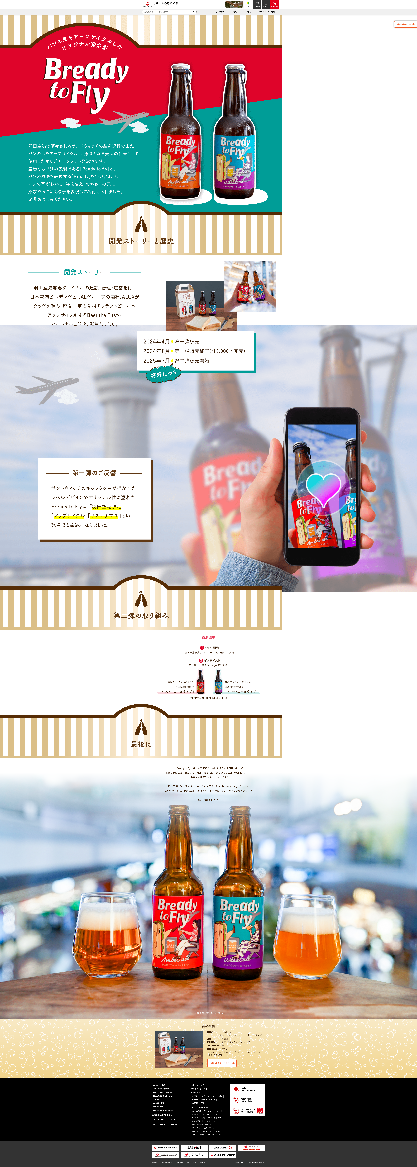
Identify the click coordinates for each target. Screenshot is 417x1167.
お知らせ (156, 1099)
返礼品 (235, 12)
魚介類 (198, 1111)
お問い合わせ (158, 1107)
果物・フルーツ (208, 1111)
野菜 (202, 1114)
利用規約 (154, 1162)
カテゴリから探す (198, 1108)
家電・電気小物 (197, 1124)
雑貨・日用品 (211, 1121)
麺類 (203, 1118)
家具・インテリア (210, 1128)
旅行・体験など (215, 1131)
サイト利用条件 (178, 1162)
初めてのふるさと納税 (161, 1092)
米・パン (219, 1111)
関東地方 (211, 1096)
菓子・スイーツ (211, 1114)
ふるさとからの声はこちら (163, 1124)
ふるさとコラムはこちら (162, 1120)
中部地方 (219, 1096)
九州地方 (195, 1103)
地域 (249, 12)
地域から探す (196, 1093)
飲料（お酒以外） (198, 1121)
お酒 (219, 1118)
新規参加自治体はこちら (162, 1115)
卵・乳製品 (196, 1118)
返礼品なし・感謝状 (199, 1135)
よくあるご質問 (158, 1103)
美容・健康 (209, 1124)
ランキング (220, 12)
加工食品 (195, 1114)
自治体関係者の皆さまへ (162, 1110)
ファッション (196, 1128)
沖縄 (202, 1103)
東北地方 (202, 1096)
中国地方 (204, 1099)
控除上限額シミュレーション (163, 1096)
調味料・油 (211, 1118)
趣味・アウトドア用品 (199, 1131)
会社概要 (202, 1162)
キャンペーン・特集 (267, 12)
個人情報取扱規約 (166, 1162)
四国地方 (212, 1099)
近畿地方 (195, 1099)
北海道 (194, 1096)
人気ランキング (197, 1085)
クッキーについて (192, 1162)
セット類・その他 (214, 1135)
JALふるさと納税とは (161, 1089)
